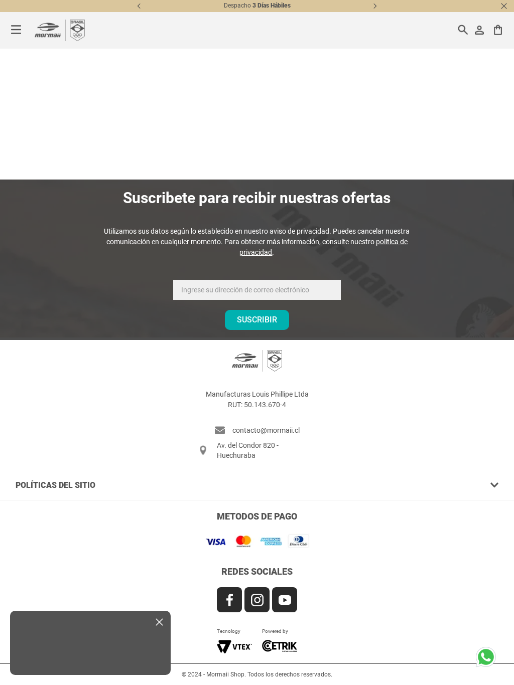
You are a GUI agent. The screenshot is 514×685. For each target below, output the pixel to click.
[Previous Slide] (139, 6)
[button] (257, 485)
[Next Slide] (374, 6)
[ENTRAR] (480, 30)
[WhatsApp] (489, 660)
